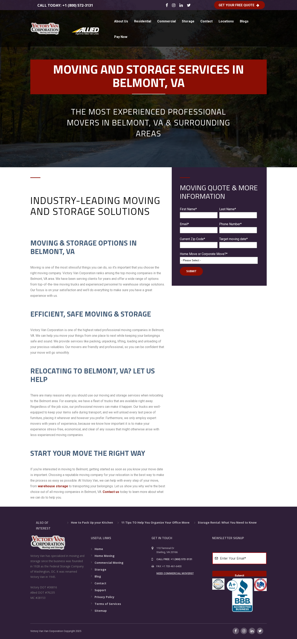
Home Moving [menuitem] (105, 556)
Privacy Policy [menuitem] (104, 597)
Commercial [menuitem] (166, 21)
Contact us (111, 492)
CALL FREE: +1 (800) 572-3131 (174, 559)
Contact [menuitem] (206, 21)
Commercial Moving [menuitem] (109, 563)
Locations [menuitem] (226, 21)
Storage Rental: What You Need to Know (227, 522)
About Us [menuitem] (121, 21)
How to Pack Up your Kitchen (92, 522)
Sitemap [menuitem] (101, 611)
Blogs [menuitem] (244, 21)
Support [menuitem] (100, 590)
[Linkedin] (181, 5)
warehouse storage (53, 486)
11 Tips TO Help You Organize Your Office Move (155, 522)
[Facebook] (167, 5)
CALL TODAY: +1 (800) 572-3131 (65, 5)
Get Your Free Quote (236, 5)
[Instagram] (174, 5)
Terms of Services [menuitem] (108, 604)
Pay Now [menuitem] (120, 37)
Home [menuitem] (99, 549)
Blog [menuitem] (98, 576)
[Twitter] (189, 5)
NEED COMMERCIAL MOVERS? (175, 573)
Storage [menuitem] (188, 21)
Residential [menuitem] (142, 21)
